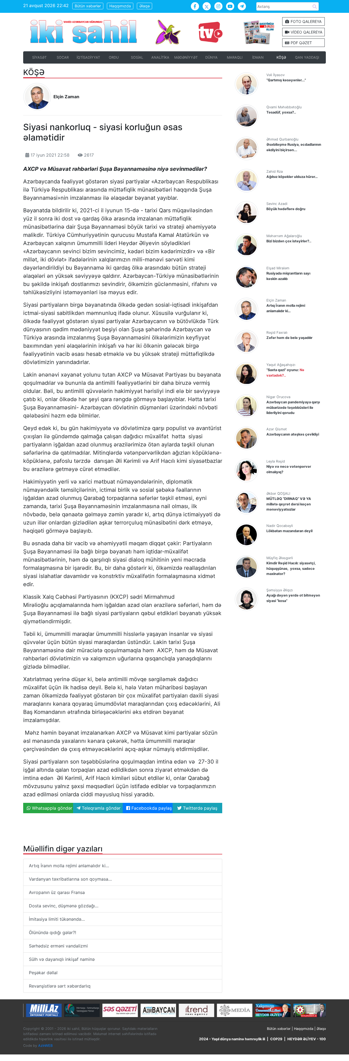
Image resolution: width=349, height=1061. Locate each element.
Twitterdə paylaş (199, 808)
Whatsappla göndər (51, 808)
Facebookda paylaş (151, 808)
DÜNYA (211, 57)
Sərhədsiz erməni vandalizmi (58, 946)
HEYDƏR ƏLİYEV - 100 (306, 1039)
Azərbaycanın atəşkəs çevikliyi (292, 434)
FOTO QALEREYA (305, 21)
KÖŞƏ (281, 57)
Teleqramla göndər (100, 808)
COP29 (276, 1039)
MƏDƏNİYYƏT (186, 57)
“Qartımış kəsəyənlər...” (286, 80)
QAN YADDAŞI (307, 57)
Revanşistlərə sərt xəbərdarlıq (60, 986)
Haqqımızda (120, 6)
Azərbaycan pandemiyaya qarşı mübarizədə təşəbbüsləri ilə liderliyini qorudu (293, 407)
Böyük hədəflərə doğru (285, 209)
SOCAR (63, 57)
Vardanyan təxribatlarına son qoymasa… (70, 879)
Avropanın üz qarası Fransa (57, 892)
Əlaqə (144, 6)
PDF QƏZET (301, 42)
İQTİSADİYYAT (88, 57)
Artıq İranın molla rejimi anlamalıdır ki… (69, 865)
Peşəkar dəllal (43, 972)
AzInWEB (45, 1046)
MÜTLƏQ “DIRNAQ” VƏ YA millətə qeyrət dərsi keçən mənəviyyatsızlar (288, 504)
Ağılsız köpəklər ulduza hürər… (292, 177)
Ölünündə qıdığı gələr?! (52, 932)
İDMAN (258, 57)
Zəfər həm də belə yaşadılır (289, 338)
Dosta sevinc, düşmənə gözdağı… (63, 905)
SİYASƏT (39, 57)
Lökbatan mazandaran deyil (289, 531)
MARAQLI (234, 57)
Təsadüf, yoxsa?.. (281, 112)
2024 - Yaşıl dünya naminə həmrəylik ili (232, 1039)
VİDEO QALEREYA (306, 32)
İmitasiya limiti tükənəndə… (57, 919)
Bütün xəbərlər (88, 6)
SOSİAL (137, 57)
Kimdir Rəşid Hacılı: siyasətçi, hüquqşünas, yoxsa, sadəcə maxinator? (291, 568)
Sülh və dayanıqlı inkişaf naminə (62, 959)
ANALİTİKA (160, 57)
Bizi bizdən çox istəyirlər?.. (288, 241)
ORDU (114, 57)
